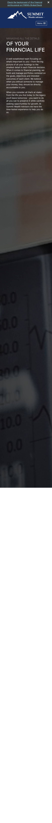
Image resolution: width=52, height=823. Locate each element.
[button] (41, 23)
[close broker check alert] (48, 2)
